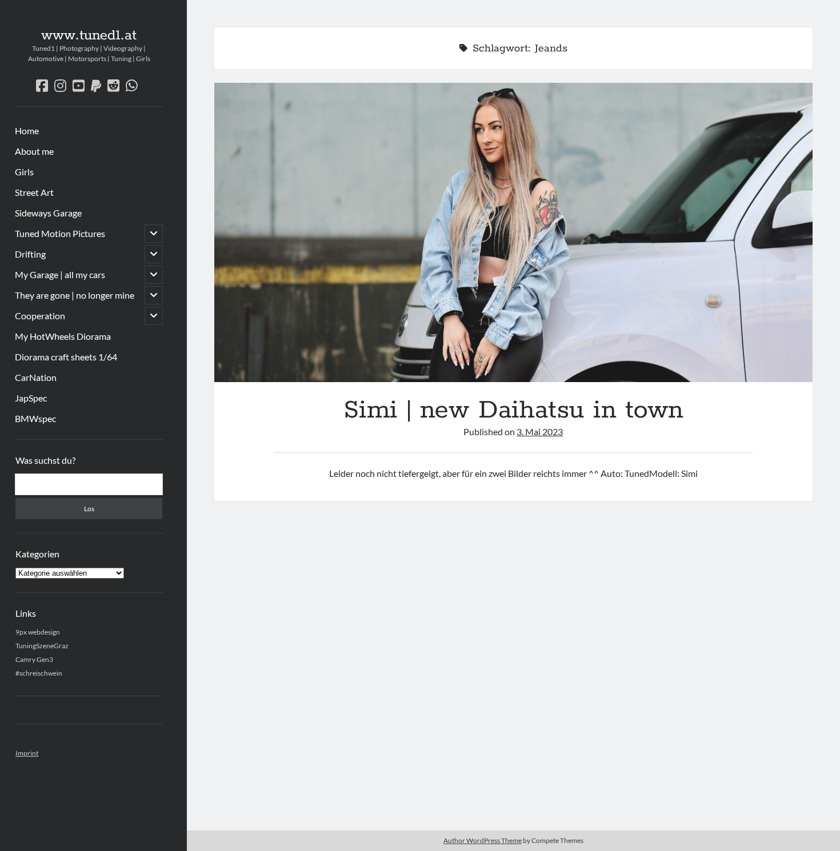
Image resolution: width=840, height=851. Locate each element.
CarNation (36, 377)
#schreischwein (38, 673)
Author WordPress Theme (482, 840)
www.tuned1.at (89, 35)
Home (27, 130)
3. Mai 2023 (540, 431)
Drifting (30, 253)
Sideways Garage (48, 212)
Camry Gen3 (34, 659)
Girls (24, 171)
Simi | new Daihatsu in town (513, 232)
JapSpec (31, 397)
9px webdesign (37, 632)
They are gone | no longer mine (74, 295)
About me (34, 151)
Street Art (34, 192)
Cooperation (40, 315)
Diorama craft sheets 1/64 (66, 356)
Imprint (26, 753)
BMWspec (35, 418)
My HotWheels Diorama (63, 336)
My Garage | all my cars (60, 274)
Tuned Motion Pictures (60, 233)
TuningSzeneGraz (42, 645)
